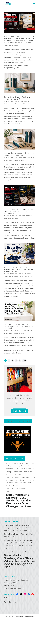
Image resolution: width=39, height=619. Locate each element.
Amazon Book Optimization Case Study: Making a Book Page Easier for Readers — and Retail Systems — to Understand (19, 38)
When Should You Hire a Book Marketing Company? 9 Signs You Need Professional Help (19, 269)
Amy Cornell (10, 101)
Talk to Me (19, 411)
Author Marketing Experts (25, 616)
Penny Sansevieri (11, 43)
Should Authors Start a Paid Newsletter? (19, 552)
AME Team (8, 598)
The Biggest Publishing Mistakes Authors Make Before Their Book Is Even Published (19, 326)
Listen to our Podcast (18, 421)
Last (24, 360)
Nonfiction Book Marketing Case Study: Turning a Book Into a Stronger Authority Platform (19, 211)
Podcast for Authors (25, 104)
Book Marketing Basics (26, 276)
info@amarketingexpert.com (14, 588)
